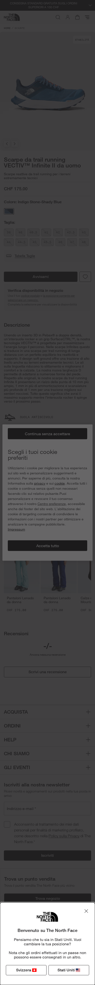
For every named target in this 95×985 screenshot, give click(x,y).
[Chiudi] (86, 911)
